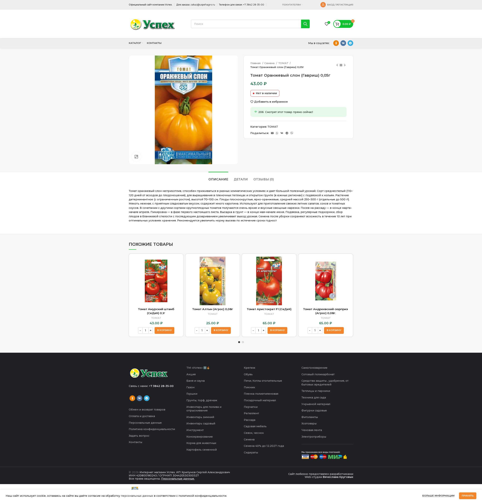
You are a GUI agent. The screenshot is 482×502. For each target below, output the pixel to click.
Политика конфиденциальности (152, 429)
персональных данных (137, 495)
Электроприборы (313, 436)
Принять (468, 495)
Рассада (249, 420)
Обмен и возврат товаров (147, 409)
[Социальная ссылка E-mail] (272, 133)
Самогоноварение (314, 367)
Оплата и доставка (142, 416)
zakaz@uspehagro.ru (203, 4)
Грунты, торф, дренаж (201, 400)
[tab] (218, 177)
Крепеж (249, 367)
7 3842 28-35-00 (162, 386)
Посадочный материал (260, 400)
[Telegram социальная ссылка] (350, 43)
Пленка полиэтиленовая (261, 393)
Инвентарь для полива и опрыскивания (203, 408)
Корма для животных (201, 443)
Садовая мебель (255, 426)
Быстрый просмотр (177, 263)
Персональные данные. (178, 478)
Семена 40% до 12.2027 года (264, 446)
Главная (255, 63)
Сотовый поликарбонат (318, 374)
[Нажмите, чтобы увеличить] (136, 156)
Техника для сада (313, 397)
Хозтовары (309, 423)
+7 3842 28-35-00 (253, 4)
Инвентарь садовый (200, 423)
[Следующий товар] (345, 65)
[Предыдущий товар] (337, 65)
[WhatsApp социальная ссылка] (277, 133)
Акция (191, 374)
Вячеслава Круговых (338, 477)
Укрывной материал (315, 404)
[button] (164, 330)
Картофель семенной (201, 449)
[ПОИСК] (305, 24)
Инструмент (195, 430)
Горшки (191, 393)
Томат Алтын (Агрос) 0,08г (212, 309)
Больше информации (438, 495)
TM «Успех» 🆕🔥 (198, 367)
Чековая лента (311, 430)
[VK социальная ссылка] (343, 43)
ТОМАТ (283, 63)
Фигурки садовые (314, 410)
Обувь (248, 374)
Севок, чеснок (254, 433)
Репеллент (251, 413)
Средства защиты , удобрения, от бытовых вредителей (325, 382)
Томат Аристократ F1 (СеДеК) (269, 309)
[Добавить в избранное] (177, 271)
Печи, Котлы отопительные (263, 380)
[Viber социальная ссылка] (291, 133)
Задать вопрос (139, 435)
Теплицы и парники (315, 391)
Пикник (249, 387)
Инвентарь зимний (200, 417)
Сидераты (251, 452)
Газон (190, 387)
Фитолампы (309, 417)
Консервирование (199, 436)
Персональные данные (145, 422)
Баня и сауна (195, 380)
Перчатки (251, 407)
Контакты (135, 442)
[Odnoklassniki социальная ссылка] (336, 43)
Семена (269, 63)
